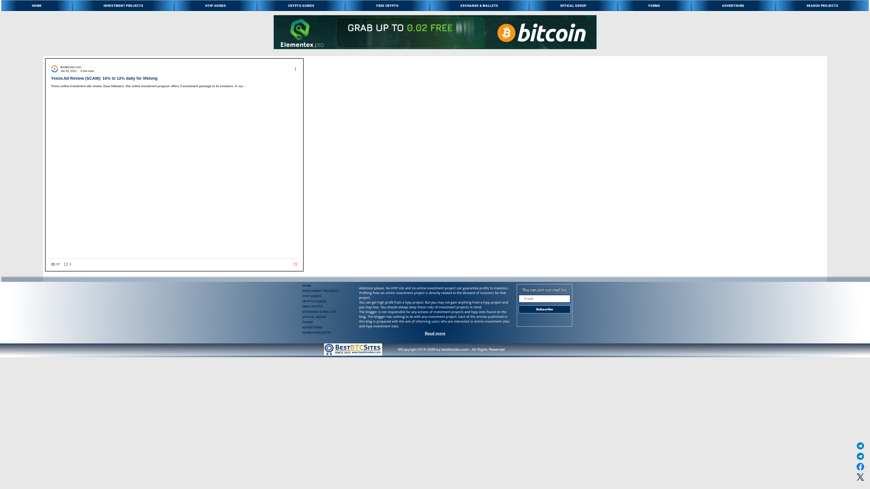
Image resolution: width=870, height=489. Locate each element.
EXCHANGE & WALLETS (319, 312)
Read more (435, 333)
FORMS (307, 322)
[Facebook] (860, 467)
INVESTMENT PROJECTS (320, 291)
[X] (860, 477)
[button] (123, 5)
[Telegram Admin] (860, 446)
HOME (306, 286)
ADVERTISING (312, 327)
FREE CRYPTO (312, 306)
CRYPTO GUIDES (314, 301)
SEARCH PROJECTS (316, 332)
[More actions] (297, 69)
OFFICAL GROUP (314, 317)
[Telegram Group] (860, 456)
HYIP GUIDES (311, 296)
